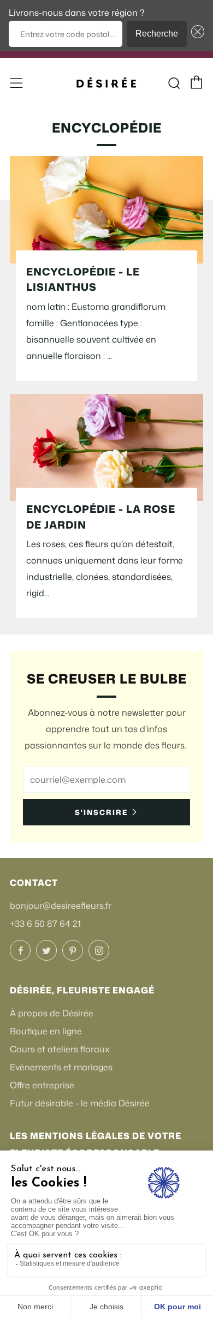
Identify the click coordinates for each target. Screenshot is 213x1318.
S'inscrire (101, 812)
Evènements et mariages (61, 1067)
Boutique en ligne (46, 1031)
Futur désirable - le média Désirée (80, 1103)
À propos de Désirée (51, 1013)
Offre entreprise (42, 1085)
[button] (195, 34)
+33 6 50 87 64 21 (45, 924)
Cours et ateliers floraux (60, 1049)
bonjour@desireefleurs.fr (60, 906)
